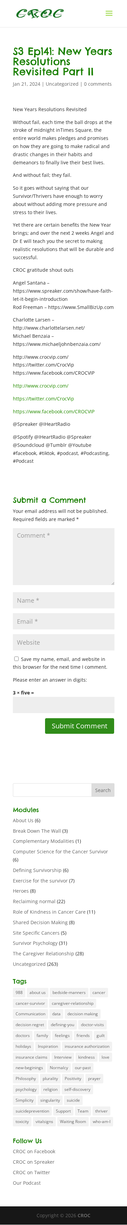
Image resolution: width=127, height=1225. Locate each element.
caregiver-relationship (72, 1003)
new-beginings (29, 1068)
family (42, 1035)
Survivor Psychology (35, 943)
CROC (84, 1215)
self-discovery (77, 1089)
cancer (98, 992)
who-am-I (101, 1121)
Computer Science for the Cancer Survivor (60, 851)
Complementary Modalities (43, 841)
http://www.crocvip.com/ (40, 385)
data (56, 1014)
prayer (94, 1078)
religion (50, 1089)
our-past (83, 1068)
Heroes (21, 891)
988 (19, 992)
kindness (86, 1057)
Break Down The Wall (37, 831)
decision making (82, 1014)
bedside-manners (69, 992)
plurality (50, 1078)
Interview (62, 1057)
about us (37, 992)
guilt (101, 1035)
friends (83, 1035)
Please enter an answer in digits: (50, 680)
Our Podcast (27, 1183)
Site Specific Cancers (36, 933)
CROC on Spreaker (34, 1162)
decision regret (30, 1024)
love (105, 1057)
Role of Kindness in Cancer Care (49, 912)
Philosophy (26, 1078)
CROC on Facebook (34, 1151)
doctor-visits (92, 1024)
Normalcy (59, 1068)
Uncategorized (62, 84)
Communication (30, 1014)
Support (63, 1111)
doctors (23, 1035)
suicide (73, 1100)
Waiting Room (73, 1121)
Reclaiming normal (34, 901)
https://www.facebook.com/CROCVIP (53, 411)
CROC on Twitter (31, 1172)
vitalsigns (44, 1121)
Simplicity (25, 1100)
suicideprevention (32, 1111)
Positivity (73, 1078)
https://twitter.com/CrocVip (43, 398)
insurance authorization (87, 1046)
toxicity (22, 1121)
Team (83, 1111)
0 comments (98, 84)
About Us (23, 820)
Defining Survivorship (37, 870)
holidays (23, 1046)
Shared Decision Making (40, 922)
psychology (26, 1089)
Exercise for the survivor (40, 880)
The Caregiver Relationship (43, 953)
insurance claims (31, 1057)
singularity (50, 1100)
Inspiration (48, 1046)
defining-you (62, 1024)
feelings (62, 1035)
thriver (101, 1111)
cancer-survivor (30, 1003)
